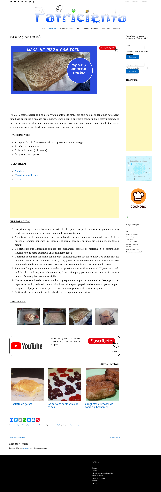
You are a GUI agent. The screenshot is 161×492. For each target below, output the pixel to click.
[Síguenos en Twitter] (18, 1)
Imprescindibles (66, 28)
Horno (18, 179)
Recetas (52, 28)
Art (78, 28)
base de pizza (57, 425)
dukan (63, 425)
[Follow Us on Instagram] (26, 1)
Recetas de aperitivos (132, 249)
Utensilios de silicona (26, 175)
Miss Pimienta (130, 247)
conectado (26, 448)
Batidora (20, 171)
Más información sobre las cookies (102, 473)
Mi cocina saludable (132, 244)
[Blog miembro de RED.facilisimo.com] (136, 218)
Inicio (127, 2)
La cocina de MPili (132, 242)
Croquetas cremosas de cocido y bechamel (99, 405)
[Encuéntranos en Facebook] (15, 1)
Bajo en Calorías (21, 425)
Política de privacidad (98, 478)
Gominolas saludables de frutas (63, 405)
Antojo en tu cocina (132, 234)
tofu (79, 425)
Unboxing (106, 28)
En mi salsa (129, 239)
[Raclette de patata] (27, 399)
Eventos (116, 28)
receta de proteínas (71, 425)
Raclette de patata (21, 404)
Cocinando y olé (131, 237)
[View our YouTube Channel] (22, 1)
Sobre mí (144, 2)
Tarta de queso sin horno (17, 437)
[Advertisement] (64, 202)
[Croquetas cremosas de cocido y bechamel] (102, 399)
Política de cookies (97, 476)
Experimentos (31, 425)
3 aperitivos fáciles (114, 437)
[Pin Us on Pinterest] (30, 1)
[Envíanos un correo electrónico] (11, 1)
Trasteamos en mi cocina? (134, 252)
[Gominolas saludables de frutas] (64, 399)
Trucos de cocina (90, 28)
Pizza (37, 425)
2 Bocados (129, 232)
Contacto (134, 2)
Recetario (132, 80)
